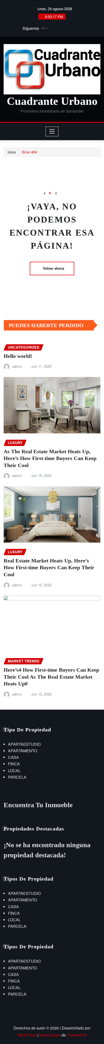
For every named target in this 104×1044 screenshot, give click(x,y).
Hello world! (18, 356)
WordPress (27, 1035)
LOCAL (14, 770)
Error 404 (29, 151)
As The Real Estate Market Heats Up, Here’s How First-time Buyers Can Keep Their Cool (50, 458)
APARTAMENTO (22, 750)
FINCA (14, 764)
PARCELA (17, 777)
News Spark (49, 1035)
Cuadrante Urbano (52, 101)
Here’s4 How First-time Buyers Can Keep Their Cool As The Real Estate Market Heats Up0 (51, 677)
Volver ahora (53, 268)
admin (17, 366)
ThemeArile (77, 1035)
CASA (13, 757)
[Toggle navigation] (52, 131)
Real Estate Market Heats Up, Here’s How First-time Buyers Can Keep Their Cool (49, 567)
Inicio (11, 151)
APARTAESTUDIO (24, 744)
